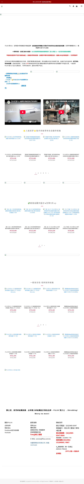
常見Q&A (33, 425)
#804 (62, 435)
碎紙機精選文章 (35, 432)
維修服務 (59, 440)
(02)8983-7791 (67, 438)
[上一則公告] (2, 2)
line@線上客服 (36, 434)
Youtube (8, 432)
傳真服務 (58, 438)
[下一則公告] (82, 2)
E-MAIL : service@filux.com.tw (40, 439)
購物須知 (33, 428)
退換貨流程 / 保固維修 (37, 430)
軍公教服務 (60, 433)
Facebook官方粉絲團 (12, 430)
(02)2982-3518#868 (63, 441)
